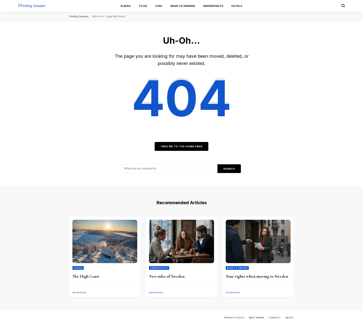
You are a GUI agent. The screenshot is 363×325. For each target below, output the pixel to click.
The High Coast (85, 276)
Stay (158, 5)
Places (126, 5)
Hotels (236, 5)
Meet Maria (256, 317)
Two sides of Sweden (167, 276)
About (289, 317)
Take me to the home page (181, 146)
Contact (275, 317)
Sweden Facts (213, 5)
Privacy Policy (234, 317)
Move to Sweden (183, 5)
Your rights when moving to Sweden (257, 276)
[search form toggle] (343, 5)
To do (143, 5)
